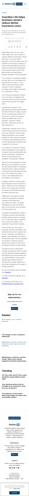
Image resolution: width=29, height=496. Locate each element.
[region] (14, 489)
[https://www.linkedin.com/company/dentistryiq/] (14, 468)
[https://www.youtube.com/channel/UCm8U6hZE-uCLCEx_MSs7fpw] (18, 468)
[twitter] (14, 47)
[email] (20, 47)
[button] (3, 4)
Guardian (8, 272)
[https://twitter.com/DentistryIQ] (16, 468)
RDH (22, 478)
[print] (26, 47)
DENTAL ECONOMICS (14, 476)
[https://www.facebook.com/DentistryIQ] (10, 468)
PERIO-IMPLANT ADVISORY (12, 478)
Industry (4, 12)
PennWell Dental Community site (12, 284)
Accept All (14, 492)
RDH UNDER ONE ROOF (14, 475)
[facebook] (9, 47)
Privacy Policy (16, 488)
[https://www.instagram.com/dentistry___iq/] (12, 468)
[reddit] (17, 47)
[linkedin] (12, 47)
